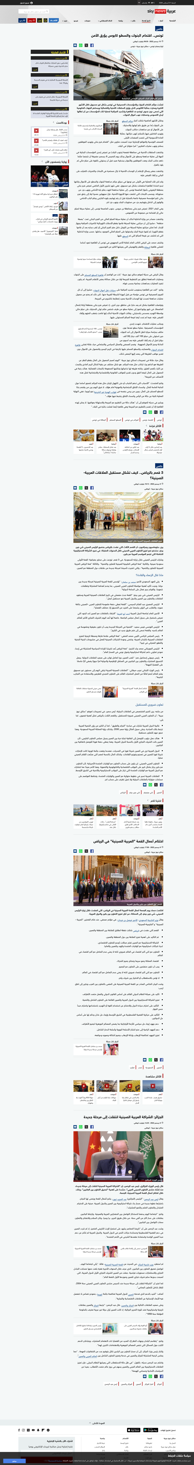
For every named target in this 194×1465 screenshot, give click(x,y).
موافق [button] (14, 1460)
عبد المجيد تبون (120, 1199)
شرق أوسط (146, 20)
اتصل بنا (173, 1443)
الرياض (136, 930)
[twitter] (28, 1430)
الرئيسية (173, 20)
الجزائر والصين (127, 1305)
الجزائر (96, 1305)
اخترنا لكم (156, 800)
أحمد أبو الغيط (123, 613)
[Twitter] (86, 45)
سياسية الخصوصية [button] (55, 1460)
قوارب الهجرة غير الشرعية (105, 391)
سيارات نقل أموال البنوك (104, 290)
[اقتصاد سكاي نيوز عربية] (53, 20)
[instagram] (23, 1430)
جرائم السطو (127, 121)
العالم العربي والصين (88, 1356)
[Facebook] (92, 45)
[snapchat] (38, 1430)
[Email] (75, 45)
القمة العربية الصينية (114, 1264)
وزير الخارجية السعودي (148, 920)
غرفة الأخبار (101, 1443)
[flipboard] (43, 1430)
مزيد (65, 20)
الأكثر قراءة (155, 425)
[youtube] (33, 1430)
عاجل (39, 20)
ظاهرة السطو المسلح (94, 275)
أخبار (161, 20)
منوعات (87, 20)
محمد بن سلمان (129, 582)
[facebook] (19, 1430)
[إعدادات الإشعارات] (45, 20)
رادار (103, 1450)
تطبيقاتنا (149, 1443)
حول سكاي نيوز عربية (168, 1446)
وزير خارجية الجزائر (145, 1264)
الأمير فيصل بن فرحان (127, 920)
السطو (125, 236)
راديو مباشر (148, 1446)
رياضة (121, 20)
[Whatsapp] (80, 45)
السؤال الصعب (99, 1446)
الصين (131, 1294)
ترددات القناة (147, 1450)
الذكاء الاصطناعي (106, 20)
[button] (31, 20)
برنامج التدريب (171, 1450)
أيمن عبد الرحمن (151, 1199)
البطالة (147, 247)
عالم (133, 20)
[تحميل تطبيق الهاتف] (142, 1430)
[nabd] (48, 1430)
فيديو (76, 20)
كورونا (99, 1294)
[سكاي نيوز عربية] (162, 11)
